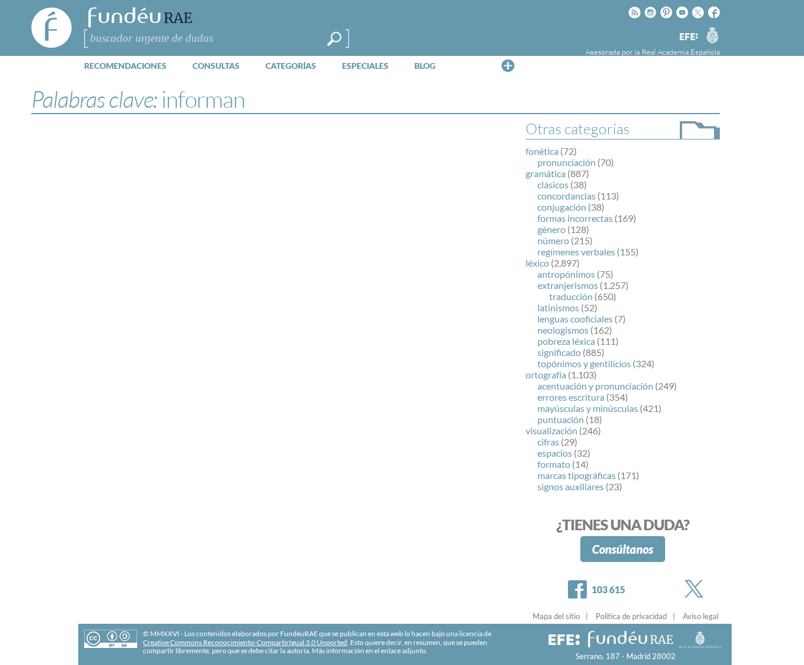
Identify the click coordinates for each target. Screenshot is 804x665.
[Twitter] (696, 589)
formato (553, 464)
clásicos (553, 184)
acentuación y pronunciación (595, 385)
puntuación (560, 419)
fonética (542, 151)
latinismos (558, 307)
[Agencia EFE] (688, 37)
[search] (334, 39)
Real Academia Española (681, 51)
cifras (548, 441)
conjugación (561, 206)
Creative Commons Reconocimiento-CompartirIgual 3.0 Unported (245, 642)
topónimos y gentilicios (584, 363)
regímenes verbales (576, 251)
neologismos (563, 329)
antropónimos (566, 274)
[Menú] (507, 65)
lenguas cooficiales (575, 318)
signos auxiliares (570, 486)
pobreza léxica (566, 341)
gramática (546, 173)
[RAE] (712, 35)
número (553, 240)
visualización (551, 430)
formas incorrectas (575, 218)
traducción (571, 296)
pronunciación (566, 162)
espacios (554, 452)
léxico (537, 262)
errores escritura (570, 397)
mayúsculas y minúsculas (587, 408)
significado (559, 352)
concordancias (566, 195)
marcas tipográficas (576, 475)
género (551, 229)
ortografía (546, 374)
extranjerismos (567, 285)
